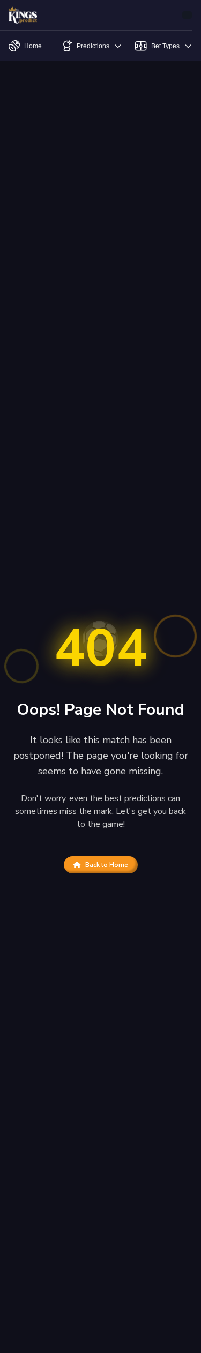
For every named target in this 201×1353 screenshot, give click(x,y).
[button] (187, 15)
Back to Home (106, 865)
